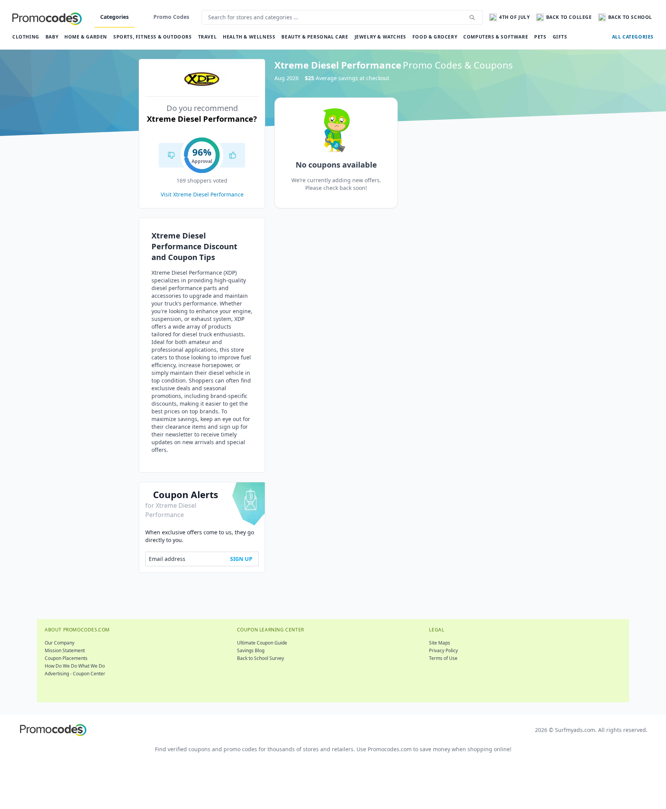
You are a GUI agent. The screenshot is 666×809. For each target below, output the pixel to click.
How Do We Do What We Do (75, 666)
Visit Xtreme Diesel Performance (202, 194)
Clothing (25, 37)
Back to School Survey (260, 658)
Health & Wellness (249, 37)
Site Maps (439, 642)
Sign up (241, 558)
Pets (540, 37)
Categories (114, 16)
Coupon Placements (66, 658)
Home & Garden (85, 37)
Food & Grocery (434, 37)
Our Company (59, 642)
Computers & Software (495, 37)
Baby (51, 37)
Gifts (560, 37)
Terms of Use (443, 658)
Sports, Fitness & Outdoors (152, 37)
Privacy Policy (443, 650)
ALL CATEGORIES (633, 37)
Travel (207, 37)
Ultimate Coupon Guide (262, 642)
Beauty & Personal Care (314, 37)
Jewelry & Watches (380, 37)
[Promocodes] (47, 17)
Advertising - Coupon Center (75, 673)
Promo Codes (171, 16)
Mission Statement (65, 650)
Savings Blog (250, 650)
